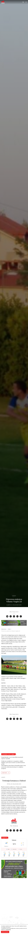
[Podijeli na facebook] (7, 616)
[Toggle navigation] (26, 2)
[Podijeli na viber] (21, 616)
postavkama (8, 929)
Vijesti (14, 595)
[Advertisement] (14, 736)
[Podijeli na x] (11, 616)
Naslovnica (3, 629)
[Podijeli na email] (14, 616)
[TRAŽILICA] (23, 2)
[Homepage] (3, 2)
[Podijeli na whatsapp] (17, 616)
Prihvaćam (5, 931)
